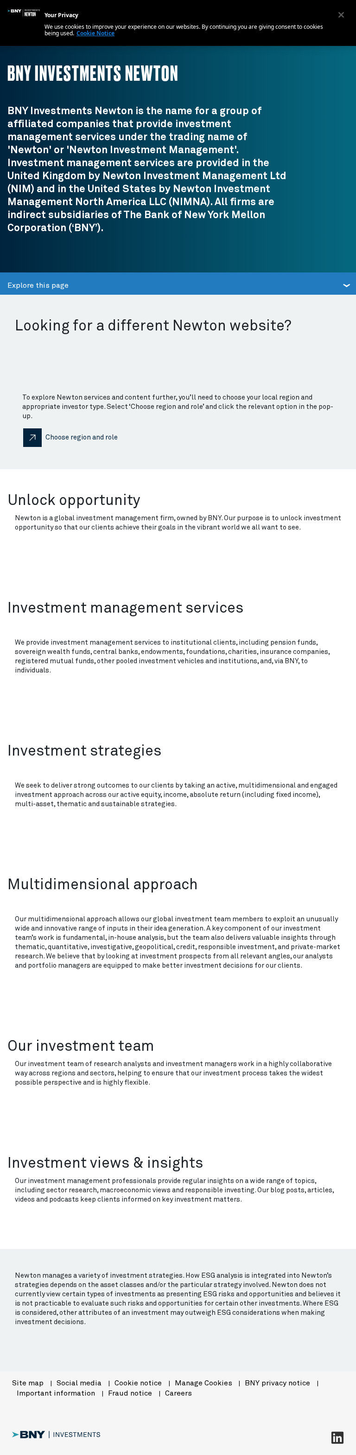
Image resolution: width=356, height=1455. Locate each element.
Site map (28, 1383)
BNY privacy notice (278, 1383)
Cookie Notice (95, 33)
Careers (178, 1393)
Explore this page (38, 285)
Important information (57, 1393)
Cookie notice (139, 1383)
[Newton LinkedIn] (337, 1437)
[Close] (341, 15)
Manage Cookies (203, 1383)
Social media (80, 1383)
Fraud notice (131, 1393)
